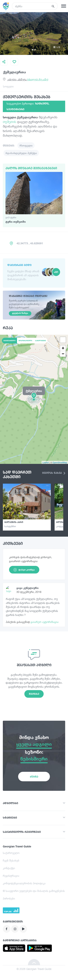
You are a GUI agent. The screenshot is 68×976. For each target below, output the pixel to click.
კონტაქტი (9, 868)
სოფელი (8, 86)
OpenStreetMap (60, 462)
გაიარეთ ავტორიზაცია (45, 621)
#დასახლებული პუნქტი (21, 153)
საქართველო (11, 852)
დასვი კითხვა (27, 569)
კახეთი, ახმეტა (27, 79)
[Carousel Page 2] (34, 49)
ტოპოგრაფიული (25, 341)
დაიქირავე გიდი (19, 265)
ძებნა (34, 776)
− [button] (63, 353)
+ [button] (63, 348)
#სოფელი (25, 145)
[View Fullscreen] (63, 340)
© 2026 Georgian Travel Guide (34, 968)
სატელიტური (40, 341)
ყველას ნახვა (52, 472)
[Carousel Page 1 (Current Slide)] (32, 49)
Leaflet (45, 462)
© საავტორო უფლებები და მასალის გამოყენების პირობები (34, 894)
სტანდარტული (9, 341)
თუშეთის (9, 122)
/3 (58, 47)
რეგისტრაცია (11, 875)
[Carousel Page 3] (35, 49)
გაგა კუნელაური (27, 587)
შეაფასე (34, 693)
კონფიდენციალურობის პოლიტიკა (24, 883)
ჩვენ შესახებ (11, 860)
